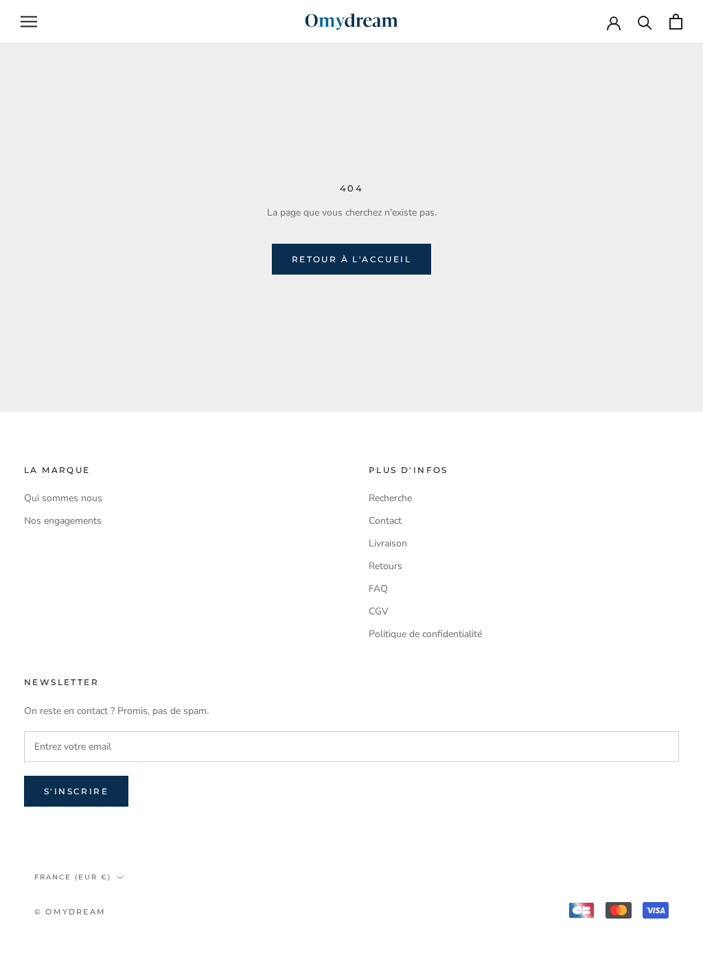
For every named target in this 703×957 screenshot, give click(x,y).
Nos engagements (63, 520)
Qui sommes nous (63, 498)
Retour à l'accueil (351, 259)
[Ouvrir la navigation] (29, 21)
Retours (385, 566)
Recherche (390, 498)
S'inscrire (76, 791)
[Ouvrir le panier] (675, 22)
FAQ (378, 588)
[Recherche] (645, 21)
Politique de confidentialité (425, 634)
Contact (385, 520)
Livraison (388, 543)
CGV (379, 611)
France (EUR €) (72, 877)
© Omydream (70, 911)
